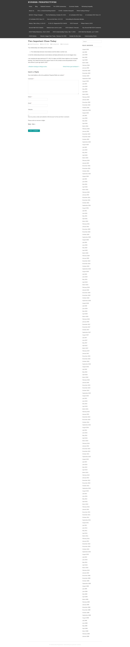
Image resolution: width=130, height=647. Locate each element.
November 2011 (86, 514)
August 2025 (85, 81)
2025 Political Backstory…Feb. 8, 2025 (39, 32)
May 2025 (84, 89)
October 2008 (85, 612)
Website (30, 109)
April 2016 (84, 374)
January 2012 (85, 509)
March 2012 (85, 504)
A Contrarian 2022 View (75, 15)
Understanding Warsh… (91, 36)
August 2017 (85, 335)
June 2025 (84, 86)
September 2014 (86, 425)
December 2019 (86, 261)
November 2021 (86, 200)
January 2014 (85, 446)
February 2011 (86, 538)
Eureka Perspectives (42, 2)
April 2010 (84, 565)
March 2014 (85, 440)
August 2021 (85, 208)
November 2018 (86, 295)
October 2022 (85, 171)
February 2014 (86, 443)
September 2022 (86, 173)
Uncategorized (55, 44)
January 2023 (85, 163)
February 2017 (86, 350)
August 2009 (85, 586)
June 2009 (84, 591)
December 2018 (86, 292)
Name (30, 97)
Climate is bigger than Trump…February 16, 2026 (53, 36)
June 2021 (84, 213)
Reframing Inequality (87, 6)
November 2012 (86, 483)
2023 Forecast (74, 23)
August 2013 (85, 459)
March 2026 (85, 62)
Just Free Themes (76, 644)
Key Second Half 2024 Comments (91, 27)
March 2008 (85, 631)
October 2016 (85, 361)
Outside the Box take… (75, 36)
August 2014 (85, 427)
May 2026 (84, 57)
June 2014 (84, 432)
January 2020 (85, 258)
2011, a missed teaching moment (46, 10)
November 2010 (86, 546)
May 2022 (84, 184)
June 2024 (84, 118)
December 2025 (86, 70)
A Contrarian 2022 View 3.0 (36, 19)
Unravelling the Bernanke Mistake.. (75, 19)
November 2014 (86, 419)
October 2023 (85, 139)
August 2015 (85, 395)
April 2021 (84, 218)
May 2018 (84, 311)
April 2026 (84, 60)
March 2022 (85, 189)
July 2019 (84, 274)
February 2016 (86, 380)
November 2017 (86, 327)
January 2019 (85, 290)
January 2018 (85, 321)
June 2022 (84, 181)
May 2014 (84, 435)
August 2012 (85, 491)
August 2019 (85, 271)
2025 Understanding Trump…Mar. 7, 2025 (64, 32)
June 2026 (84, 54)
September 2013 (86, 456)
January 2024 (85, 131)
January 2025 (85, 99)
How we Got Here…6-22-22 (55, 19)
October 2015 (85, 390)
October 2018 (85, 298)
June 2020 (84, 245)
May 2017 (84, 343)
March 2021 (85, 221)
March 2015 (85, 409)
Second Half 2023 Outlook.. (36, 27)
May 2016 (84, 372)
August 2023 (85, 144)
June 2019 (84, 276)
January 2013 (85, 477)
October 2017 (85, 329)
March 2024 (85, 126)
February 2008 (86, 633)
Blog (36, 6)
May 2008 (84, 625)
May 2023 (84, 152)
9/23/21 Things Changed (36, 15)
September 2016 (86, 364)
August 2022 (85, 176)
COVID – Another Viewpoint (66, 10)
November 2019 (86, 263)
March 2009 (85, 599)
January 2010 (85, 573)
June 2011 (84, 528)
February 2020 (86, 255)
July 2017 (84, 337)
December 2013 (86, 448)
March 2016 (85, 377)
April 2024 (84, 123)
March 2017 (85, 348)
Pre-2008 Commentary (59, 6)
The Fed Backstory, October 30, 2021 (56, 15)
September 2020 (86, 237)
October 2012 (85, 485)
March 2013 (85, 472)
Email (30, 103)
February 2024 (86, 128)
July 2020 (84, 242)
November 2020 (86, 232)
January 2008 (85, 636)
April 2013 (84, 469)
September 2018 (86, 300)
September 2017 (86, 332)
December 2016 (86, 356)
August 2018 (85, 303)
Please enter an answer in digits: (36, 120)
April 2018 (84, 313)
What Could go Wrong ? (83, 10)
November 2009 (86, 578)
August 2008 (85, 618)
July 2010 (84, 557)
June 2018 (84, 308)
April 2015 (84, 406)
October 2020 (85, 234)
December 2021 (86, 197)
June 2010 (84, 559)
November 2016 (86, 358)
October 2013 (85, 454)
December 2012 (86, 480)
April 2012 (84, 501)
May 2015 (84, 403)
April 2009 (84, 596)
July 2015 (84, 398)
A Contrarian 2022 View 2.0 (93, 15)
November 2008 (86, 610)
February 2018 (86, 319)
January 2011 (85, 541)
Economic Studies (74, 6)
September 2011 (86, 520)
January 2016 (85, 382)
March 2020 (85, 253)
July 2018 (84, 306)
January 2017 (85, 353)
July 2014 (84, 430)
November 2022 (86, 168)
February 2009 (86, 602)
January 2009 (85, 604)
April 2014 (84, 438)
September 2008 (86, 615)
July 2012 (84, 493)
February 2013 (86, 475)
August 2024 (85, 113)
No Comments (65, 44)
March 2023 (85, 157)
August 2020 (85, 239)
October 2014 (85, 422)
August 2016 (85, 366)
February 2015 (86, 411)
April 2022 (84, 187)
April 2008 (84, 628)
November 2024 (86, 105)
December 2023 (86, 134)
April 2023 (84, 155)
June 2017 (84, 340)
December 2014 (86, 417)
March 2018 (85, 316)
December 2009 (86, 575)
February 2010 (86, 570)
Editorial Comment (45, 6)
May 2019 (84, 279)
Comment (31, 78)
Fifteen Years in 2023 (87, 23)
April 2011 (84, 533)
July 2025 (84, 83)
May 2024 (84, 120)
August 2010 (85, 554)
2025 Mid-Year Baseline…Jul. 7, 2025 (88, 32)
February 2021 (86, 224)
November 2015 (86, 388)
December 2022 (86, 165)
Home (30, 6)
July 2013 (84, 462)
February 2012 (86, 506)
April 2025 (84, 91)
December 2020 (86, 229)
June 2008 (84, 623)
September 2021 (86, 205)
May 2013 (84, 467)
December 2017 (86, 324)
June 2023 (84, 150)
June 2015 (84, 401)
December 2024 (86, 102)
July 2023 (84, 147)
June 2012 (84, 496)
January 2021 (85, 226)
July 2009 (84, 588)
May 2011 (84, 530)
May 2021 (84, 216)
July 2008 (84, 620)
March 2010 (85, 567)
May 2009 (84, 594)
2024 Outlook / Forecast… (72, 27)
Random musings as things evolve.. (38, 66)
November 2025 (86, 73)
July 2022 (84, 179)
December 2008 (86, 607)
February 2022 (86, 192)
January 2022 (85, 194)
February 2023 (86, 160)
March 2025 (85, 94)
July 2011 (84, 525)
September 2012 (86, 488)
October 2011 (85, 517)
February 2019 (86, 287)
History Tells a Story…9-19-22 (37, 23)
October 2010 (85, 549)
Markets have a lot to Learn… (54, 27)
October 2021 (85, 202)
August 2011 (85, 522)
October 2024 (85, 107)
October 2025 (85, 76)
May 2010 (84, 562)
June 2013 (84, 464)
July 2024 (84, 115)
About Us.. (31, 10)
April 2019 (84, 282)
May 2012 (84, 499)
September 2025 (86, 78)
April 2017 (84, 345)
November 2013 (86, 451)
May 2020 (84, 247)
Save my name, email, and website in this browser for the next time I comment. (48, 117)
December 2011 (86, 512)
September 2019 (86, 269)
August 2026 (85, 49)
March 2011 (85, 536)
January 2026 (85, 68)
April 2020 (84, 250)
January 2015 (85, 414)
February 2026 (86, 65)
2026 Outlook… (33, 36)
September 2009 (86, 583)
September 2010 (86, 551)
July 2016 (84, 369)
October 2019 (85, 266)
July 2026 (84, 52)
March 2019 (85, 284)
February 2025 (86, 97)
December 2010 (86, 543)
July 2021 (84, 210)
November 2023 (86, 136)
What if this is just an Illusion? (70, 66)
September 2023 (86, 142)
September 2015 (86, 393)
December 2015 (86, 385)
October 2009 (85, 581)
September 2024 (86, 110)
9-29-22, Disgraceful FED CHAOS (57, 23)
